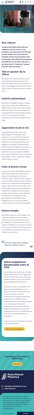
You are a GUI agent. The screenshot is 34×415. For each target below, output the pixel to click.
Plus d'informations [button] (8, 408)
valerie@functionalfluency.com (15, 386)
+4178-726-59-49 (9, 388)
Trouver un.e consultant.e (14, 329)
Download (17, 364)
